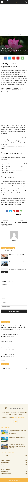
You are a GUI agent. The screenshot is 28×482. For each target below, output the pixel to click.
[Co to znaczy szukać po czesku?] (4, 263)
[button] (26, 2)
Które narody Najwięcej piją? (16, 254)
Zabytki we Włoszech (6, 458)
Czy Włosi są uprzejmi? (20, 222)
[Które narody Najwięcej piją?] (4, 256)
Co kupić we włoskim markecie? (9, 334)
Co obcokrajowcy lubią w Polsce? (17, 269)
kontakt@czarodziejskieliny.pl (19, 417)
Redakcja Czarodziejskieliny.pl (7, 329)
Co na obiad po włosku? (7, 354)
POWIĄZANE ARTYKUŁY (8, 248)
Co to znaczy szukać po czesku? (17, 262)
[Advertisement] (14, 19)
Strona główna (4, 34)
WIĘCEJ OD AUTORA (7, 250)
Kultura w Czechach (5, 460)
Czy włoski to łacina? (6, 341)
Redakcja (6, 53)
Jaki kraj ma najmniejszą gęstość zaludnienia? (6, 224)
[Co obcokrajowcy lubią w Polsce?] (4, 270)
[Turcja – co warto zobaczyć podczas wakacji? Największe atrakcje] (4, 446)
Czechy (2, 48)
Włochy (2, 467)
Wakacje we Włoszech (6, 455)
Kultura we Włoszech (6, 473)
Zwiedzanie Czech (5, 471)
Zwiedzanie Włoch (5, 462)
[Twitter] (16, 421)
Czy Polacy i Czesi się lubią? (8, 348)
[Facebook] (12, 421)
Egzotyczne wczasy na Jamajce (17, 437)
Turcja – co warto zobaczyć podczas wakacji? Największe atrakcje (17, 446)
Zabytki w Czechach (8, 48)
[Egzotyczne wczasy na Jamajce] (4, 439)
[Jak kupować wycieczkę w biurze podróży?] (4, 432)
